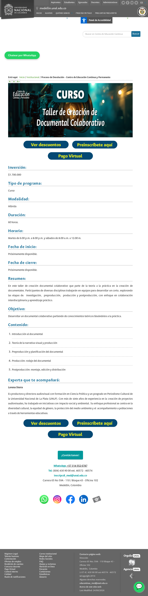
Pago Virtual (10, 569)
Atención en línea (47, 567)
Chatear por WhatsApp (22, 55)
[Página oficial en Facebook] (127, 3)
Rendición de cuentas (14, 564)
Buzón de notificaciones (15, 577)
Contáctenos (44, 572)
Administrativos (110, 2)
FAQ (41, 562)
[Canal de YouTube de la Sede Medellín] (132, 3)
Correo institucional (48, 554)
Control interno (11, 572)
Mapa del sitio (45, 556)
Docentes (95, 2)
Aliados (49, 13)
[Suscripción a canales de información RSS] (136, 3)
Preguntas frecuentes (106, 13)
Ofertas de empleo (13, 562)
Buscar (135, 34)
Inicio (39, 13)
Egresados (82, 2)
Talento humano (12, 556)
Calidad (8, 574)
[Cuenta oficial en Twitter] (123, 3)
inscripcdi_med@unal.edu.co (70, 475)
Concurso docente (12, 567)
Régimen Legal (11, 554)
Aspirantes (55, 2)
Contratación (10, 559)
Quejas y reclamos (47, 564)
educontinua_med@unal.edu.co (93, 583)
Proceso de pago (84, 13)
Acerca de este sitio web (90, 587)
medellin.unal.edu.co (53, 8)
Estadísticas (44, 574)
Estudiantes (69, 2)
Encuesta (43, 569)
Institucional (33, 77)
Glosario (43, 577)
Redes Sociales (46, 559)
